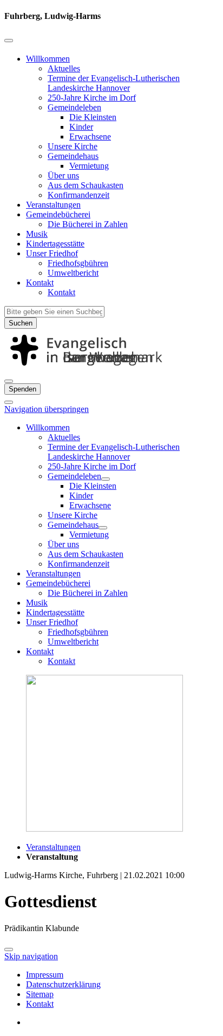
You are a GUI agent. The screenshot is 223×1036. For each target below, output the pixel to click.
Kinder (81, 126)
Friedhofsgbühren (78, 263)
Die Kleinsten (92, 117)
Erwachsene (90, 136)
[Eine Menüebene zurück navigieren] (8, 40)
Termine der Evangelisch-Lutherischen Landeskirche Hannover (114, 83)
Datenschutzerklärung (63, 984)
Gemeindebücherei (58, 214)
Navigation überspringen (46, 409)
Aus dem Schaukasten (85, 185)
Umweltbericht (73, 272)
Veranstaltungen (53, 204)
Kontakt (40, 282)
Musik (37, 233)
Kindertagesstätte (55, 243)
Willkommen (48, 58)
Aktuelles (64, 68)
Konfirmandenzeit (78, 195)
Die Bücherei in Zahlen (88, 224)
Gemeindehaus (73, 156)
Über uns (63, 175)
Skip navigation (31, 956)
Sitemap (40, 994)
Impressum (44, 974)
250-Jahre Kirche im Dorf (92, 97)
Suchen (20, 323)
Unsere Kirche (72, 146)
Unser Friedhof (52, 253)
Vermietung (89, 165)
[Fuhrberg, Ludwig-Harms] (111, 368)
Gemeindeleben (74, 107)
